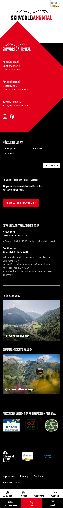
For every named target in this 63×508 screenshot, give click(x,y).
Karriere (37, 148)
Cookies (38, 476)
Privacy (24, 476)
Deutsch (50, 165)
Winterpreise (10, 148)
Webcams (8, 153)
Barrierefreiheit (11, 482)
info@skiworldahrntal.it (16, 105)
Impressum (9, 476)
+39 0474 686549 (12, 102)
